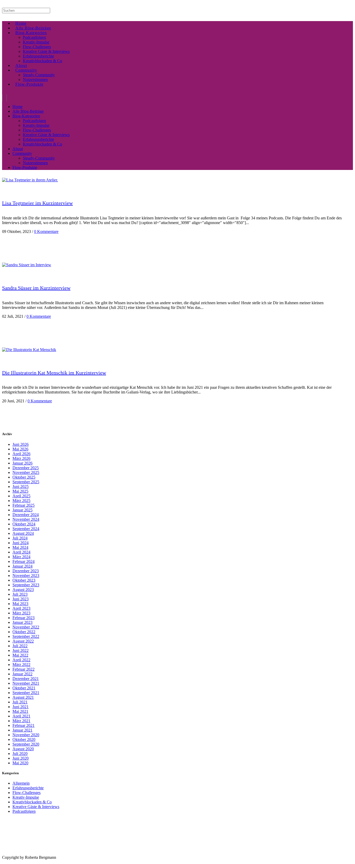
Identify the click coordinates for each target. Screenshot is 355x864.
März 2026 (21, 458)
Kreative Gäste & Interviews (35, 806)
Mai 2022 (20, 655)
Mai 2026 (20, 449)
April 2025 (21, 496)
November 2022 (25, 627)
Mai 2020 (20, 763)
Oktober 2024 (23, 524)
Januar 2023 (22, 622)
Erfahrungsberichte (28, 788)
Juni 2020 (20, 758)
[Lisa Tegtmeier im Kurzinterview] (30, 180)
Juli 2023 (20, 594)
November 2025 (25, 472)
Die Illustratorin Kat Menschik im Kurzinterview (54, 373)
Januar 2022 (22, 674)
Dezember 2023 (25, 571)
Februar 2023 (23, 617)
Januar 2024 (22, 566)
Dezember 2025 (25, 468)
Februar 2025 (23, 505)
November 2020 (25, 735)
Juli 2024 (20, 538)
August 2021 (23, 697)
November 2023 (25, 575)
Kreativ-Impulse (25, 797)
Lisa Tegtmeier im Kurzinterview (37, 203)
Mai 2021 (20, 711)
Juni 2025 (20, 486)
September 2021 (25, 692)
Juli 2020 (20, 753)
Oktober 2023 (23, 580)
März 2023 (21, 613)
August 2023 (23, 589)
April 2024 (21, 552)
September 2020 (25, 744)
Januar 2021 (22, 730)
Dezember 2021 (25, 678)
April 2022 (21, 660)
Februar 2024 (23, 561)
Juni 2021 (20, 706)
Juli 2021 (20, 702)
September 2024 (25, 528)
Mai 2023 (20, 603)
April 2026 (21, 454)
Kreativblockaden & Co (32, 802)
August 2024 (23, 533)
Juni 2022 (20, 650)
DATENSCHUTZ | (32, 853)
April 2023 (21, 608)
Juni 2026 (20, 444)
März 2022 (21, 664)
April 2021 (21, 716)
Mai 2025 (20, 491)
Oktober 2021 (23, 688)
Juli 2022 (20, 646)
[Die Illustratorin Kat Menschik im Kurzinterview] (29, 349)
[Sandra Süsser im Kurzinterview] (26, 265)
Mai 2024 (20, 547)
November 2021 (25, 683)
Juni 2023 (20, 599)
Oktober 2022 (23, 632)
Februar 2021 (23, 725)
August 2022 (23, 641)
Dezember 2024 (25, 514)
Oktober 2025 (23, 477)
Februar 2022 (23, 669)
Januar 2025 (22, 510)
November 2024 (25, 519)
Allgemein (21, 783)
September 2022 (25, 636)
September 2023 (25, 585)
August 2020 (23, 749)
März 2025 (21, 500)
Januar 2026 (22, 463)
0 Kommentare (46, 231)
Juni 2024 (20, 543)
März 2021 (21, 721)
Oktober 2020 (23, 739)
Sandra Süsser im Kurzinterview (36, 288)
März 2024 (21, 557)
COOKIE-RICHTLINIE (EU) (61, 853)
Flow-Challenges (26, 792)
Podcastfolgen (24, 811)
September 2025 (25, 482)
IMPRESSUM (10, 853)
